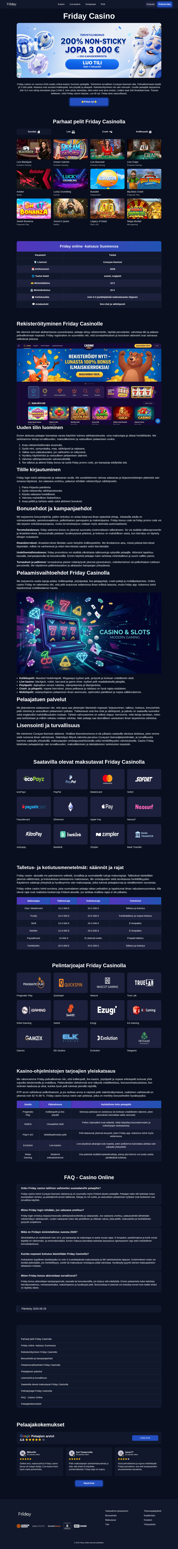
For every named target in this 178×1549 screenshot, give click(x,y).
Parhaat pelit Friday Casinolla (36, 1339)
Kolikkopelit (142, 132)
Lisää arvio (145, 1438)
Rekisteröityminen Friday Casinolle (39, 1352)
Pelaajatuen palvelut (31, 1371)
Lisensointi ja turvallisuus (34, 1378)
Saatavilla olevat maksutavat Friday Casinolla (44, 1384)
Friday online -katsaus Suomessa (38, 1345)
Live (69, 132)
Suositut (32, 132)
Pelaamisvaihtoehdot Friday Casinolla (40, 1365)
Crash (105, 132)
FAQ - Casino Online (31, 1397)
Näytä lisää (89, 1483)
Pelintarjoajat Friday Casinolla (36, 1391)
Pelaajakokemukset (31, 1404)
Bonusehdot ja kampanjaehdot (37, 1358)
